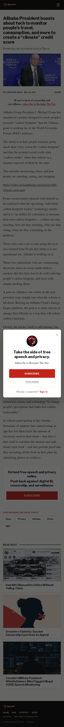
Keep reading (32, 381)
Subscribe (32, 373)
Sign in (44, 391)
